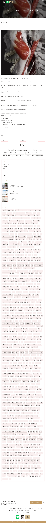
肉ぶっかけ (18, 389)
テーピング (29, 215)
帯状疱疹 (26, 463)
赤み (35, 381)
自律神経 (36, 476)
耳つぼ (31, 312)
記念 (3, 355)
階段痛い (19, 471)
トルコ (36, 320)
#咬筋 (40, 150)
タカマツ (40, 431)
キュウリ (4, 415)
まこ (21, 413)
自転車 (37, 239)
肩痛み (31, 373)
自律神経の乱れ (37, 305)
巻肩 (13, 212)
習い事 (34, 231)
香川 (6, 423)
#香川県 (40, 153)
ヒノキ (25, 460)
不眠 (35, 260)
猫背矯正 (28, 218)
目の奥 (40, 436)
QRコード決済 (29, 249)
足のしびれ (26, 278)
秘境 (22, 389)
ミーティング (25, 397)
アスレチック (36, 331)
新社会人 (14, 465)
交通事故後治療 (11, 413)
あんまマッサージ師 (16, 347)
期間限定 (30, 291)
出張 (22, 270)
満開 (22, 386)
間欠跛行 (16, 281)
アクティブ (25, 334)
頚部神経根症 (30, 276)
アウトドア (20, 334)
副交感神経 (35, 349)
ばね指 (8, 407)
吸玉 (22, 233)
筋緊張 (21, 328)
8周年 (15, 428)
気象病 (27, 297)
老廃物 (34, 233)
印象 (18, 465)
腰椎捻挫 (11, 310)
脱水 (34, 407)
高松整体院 (35, 278)
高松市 (4, 210)
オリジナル (18, 413)
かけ (9, 389)
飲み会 (8, 307)
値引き (27, 373)
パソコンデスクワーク (34, 455)
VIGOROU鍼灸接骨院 (6, 426)
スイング (15, 452)
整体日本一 (12, 418)
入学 (13, 386)
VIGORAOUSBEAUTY (15, 426)
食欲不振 (31, 418)
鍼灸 (25, 215)
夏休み (16, 320)
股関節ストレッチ (33, 339)
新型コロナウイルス (6, 257)
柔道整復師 (23, 281)
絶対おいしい (9, 265)
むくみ (7, 478)
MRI (31, 357)
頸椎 (31, 431)
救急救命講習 (22, 312)
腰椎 (37, 431)
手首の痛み (36, 365)
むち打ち (13, 357)
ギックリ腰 (26, 210)
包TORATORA (5, 220)
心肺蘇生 (26, 312)
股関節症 (17, 323)
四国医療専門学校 (23, 399)
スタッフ (8, 384)
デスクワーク (5, 262)
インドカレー (9, 315)
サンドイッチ (12, 286)
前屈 (23, 442)
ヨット (10, 336)
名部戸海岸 (21, 326)
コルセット (29, 426)
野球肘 (7, 444)
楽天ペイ (24, 249)
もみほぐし (23, 476)
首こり (38, 212)
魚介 (17, 394)
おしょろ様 (9, 415)
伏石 (8, 434)
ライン (41, 394)
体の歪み (14, 252)
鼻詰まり (8, 370)
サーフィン (30, 334)
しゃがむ (40, 463)
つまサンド (40, 397)
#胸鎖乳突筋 (16, 153)
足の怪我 (9, 299)
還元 (11, 268)
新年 (3, 457)
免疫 (11, 410)
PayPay (16, 249)
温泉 (33, 289)
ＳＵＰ (32, 323)
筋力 (19, 281)
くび (37, 436)
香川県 (31, 278)
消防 (3, 310)
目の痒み (4, 370)
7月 (15, 407)
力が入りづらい (5, 368)
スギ (22, 460)
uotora (29, 410)
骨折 (30, 360)
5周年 (21, 247)
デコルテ (17, 368)
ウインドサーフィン (36, 334)
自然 (9, 334)
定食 (39, 289)
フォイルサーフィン (16, 336)
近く (11, 460)
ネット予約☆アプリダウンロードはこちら (10, 122)
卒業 (16, 386)
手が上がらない (5, 276)
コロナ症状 (39, 257)
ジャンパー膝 (14, 405)
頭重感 (38, 381)
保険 (19, 476)
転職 (3, 357)
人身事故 (31, 376)
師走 (15, 247)
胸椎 (34, 431)
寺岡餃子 (7, 231)
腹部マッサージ (18, 331)
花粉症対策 (8, 283)
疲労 (38, 233)
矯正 (3, 236)
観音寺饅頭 (37, 370)
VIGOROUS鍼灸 (5, 344)
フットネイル (21, 318)
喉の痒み (13, 370)
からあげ (18, 473)
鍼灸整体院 (21, 215)
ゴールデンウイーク (20, 294)
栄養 (3, 302)
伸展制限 (16, 455)
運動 (7, 244)
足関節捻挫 (38, 405)
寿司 (25, 336)
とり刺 (29, 273)
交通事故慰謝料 (17, 289)
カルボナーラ (5, 392)
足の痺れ (26, 386)
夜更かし (20, 455)
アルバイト (31, 365)
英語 (3, 328)
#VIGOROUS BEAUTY (18, 155)
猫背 (7, 218)
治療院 (32, 347)
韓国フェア (16, 402)
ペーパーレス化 (39, 344)
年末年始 (4, 247)
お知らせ (32, 473)
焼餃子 (36, 218)
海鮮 (11, 307)
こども (8, 439)
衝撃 (3, 241)
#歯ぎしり (29, 153)
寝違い (18, 468)
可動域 (35, 276)
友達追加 (4, 397)
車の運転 (16, 278)
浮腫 (22, 423)
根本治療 (15, 392)
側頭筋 (4, 376)
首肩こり (33, 436)
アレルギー (24, 370)
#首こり (30, 150)
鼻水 (24, 283)
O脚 (37, 439)
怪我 (32, 265)
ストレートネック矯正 (37, 228)
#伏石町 (10, 155)
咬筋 (41, 373)
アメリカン (13, 394)
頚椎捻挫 (7, 310)
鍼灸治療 (26, 289)
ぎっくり (4, 439)
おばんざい (17, 273)
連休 (35, 465)
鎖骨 (23, 265)
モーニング (4, 318)
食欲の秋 (28, 344)
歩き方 (17, 447)
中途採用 (35, 368)
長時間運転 (21, 278)
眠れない (20, 268)
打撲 (31, 239)
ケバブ (39, 320)
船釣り (4, 320)
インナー (4, 476)
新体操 (25, 310)
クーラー (38, 407)
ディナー (36, 394)
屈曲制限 (11, 455)
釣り (37, 318)
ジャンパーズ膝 (8, 457)
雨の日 (23, 297)
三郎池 (24, 373)
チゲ (24, 402)
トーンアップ (9, 397)
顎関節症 (28, 286)
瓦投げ (27, 231)
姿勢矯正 (10, 252)
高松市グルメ (25, 392)
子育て (13, 236)
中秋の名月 (12, 339)
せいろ (25, 413)
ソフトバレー (27, 384)
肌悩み (26, 331)
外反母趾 (12, 407)
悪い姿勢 (9, 352)
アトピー (30, 447)
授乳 (39, 244)
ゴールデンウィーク (32, 389)
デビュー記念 (5, 294)
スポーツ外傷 (30, 310)
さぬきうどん (5, 389)
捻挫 (8, 215)
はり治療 (38, 444)
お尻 (10, 436)
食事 (6, 302)
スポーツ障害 (27, 265)
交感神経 (30, 349)
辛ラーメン (33, 302)
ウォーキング (23, 473)
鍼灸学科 (29, 399)
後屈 (26, 442)
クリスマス (36, 428)
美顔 (3, 423)
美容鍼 (13, 210)
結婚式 (32, 273)
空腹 (9, 302)
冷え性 (31, 233)
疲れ (12, 302)
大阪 (11, 465)
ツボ (18, 428)
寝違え (34, 315)
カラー (35, 236)
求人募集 (26, 365)
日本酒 (21, 273)
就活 (7, 378)
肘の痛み (27, 239)
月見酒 (27, 339)
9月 (23, 331)
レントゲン (27, 357)
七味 (18, 344)
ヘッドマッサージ (37, 252)
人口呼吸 (21, 307)
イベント (29, 294)
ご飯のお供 (40, 262)
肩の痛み (19, 236)
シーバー (30, 386)
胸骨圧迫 (37, 307)
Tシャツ (40, 241)
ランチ (26, 241)
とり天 (32, 468)
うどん (4, 323)
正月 (9, 431)
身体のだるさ (39, 312)
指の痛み (4, 407)
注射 (36, 357)
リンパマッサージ (28, 223)
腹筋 (31, 315)
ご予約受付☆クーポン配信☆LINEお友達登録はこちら (13, 124)
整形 (31, 415)
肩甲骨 (22, 289)
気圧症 (4, 455)
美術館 (12, 281)
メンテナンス (19, 218)
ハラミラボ (4, 399)
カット (32, 236)
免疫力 (4, 365)
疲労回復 (38, 410)
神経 (12, 423)
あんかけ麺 (23, 378)
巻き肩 (30, 434)
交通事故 (5, 166)
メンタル (28, 473)
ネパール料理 (25, 244)
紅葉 (19, 241)
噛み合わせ (17, 376)
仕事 (41, 355)
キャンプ (26, 270)
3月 (34, 376)
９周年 (34, 452)
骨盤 (8, 278)
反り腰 (17, 442)
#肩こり (5, 150)
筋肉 (9, 236)
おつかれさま (12, 231)
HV (12, 297)
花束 (24, 247)
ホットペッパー (32, 318)
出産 (16, 457)
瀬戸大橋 (8, 281)
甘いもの (40, 447)
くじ (6, 355)
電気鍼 (22, 365)
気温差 (29, 423)
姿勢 (10, 218)
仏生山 (17, 315)
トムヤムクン (38, 302)
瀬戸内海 (40, 278)
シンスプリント (22, 212)
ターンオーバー (15, 381)
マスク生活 (40, 299)
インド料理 (31, 244)
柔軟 (8, 447)
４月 (10, 386)
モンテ (17, 341)
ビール (17, 231)
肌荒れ (28, 381)
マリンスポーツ (5, 336)
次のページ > (41, 140)
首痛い (4, 465)
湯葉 (7, 413)
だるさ (40, 273)
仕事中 (18, 276)
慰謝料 (27, 212)
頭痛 (10, 478)
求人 (3, 347)
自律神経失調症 (25, 349)
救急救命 (16, 312)
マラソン (32, 281)
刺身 (36, 289)
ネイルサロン (27, 318)
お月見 (20, 339)
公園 (37, 286)
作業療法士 (28, 347)
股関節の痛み (20, 310)
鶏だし (13, 352)
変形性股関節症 (27, 405)
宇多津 (9, 402)
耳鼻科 (32, 283)
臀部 (7, 436)
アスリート (12, 312)
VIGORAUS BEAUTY (6, 349)
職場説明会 (4, 402)
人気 (16, 460)
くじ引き (37, 452)
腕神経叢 (38, 341)
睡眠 (32, 260)
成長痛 (21, 426)
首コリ (13, 283)
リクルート (27, 368)
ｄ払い (20, 249)
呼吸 (35, 283)
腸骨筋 (4, 436)
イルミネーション (30, 428)
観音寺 (33, 370)
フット (22, 407)
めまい (29, 241)
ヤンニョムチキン (33, 402)
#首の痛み (25, 150)
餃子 (3, 231)
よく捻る (4, 386)
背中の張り (22, 323)
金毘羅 (22, 241)
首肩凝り (28, 407)
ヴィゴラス (22, 384)
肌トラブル (30, 331)
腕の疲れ (15, 297)
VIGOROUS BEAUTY (33, 328)
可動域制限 (39, 276)
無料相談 (29, 452)
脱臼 (34, 310)
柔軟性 (8, 452)
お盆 (35, 413)
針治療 (29, 260)
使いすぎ (24, 320)
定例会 (29, 397)
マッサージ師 (27, 418)
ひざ (33, 463)
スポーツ (37, 215)
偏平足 (38, 460)
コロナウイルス (27, 257)
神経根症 (14, 307)
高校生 (10, 273)
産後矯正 (36, 273)
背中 (38, 355)
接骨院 (4, 218)
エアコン (7, 471)
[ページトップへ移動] (44, 503)
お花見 (34, 286)
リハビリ (35, 265)
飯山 (10, 331)
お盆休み (31, 413)
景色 (22, 341)
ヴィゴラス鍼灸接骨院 (31, 268)
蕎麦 (39, 328)
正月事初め (17, 360)
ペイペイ (7, 268)
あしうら (24, 471)
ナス (38, 413)
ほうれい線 (12, 233)
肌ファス (8, 365)
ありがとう (28, 247)
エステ (38, 291)
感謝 (32, 247)
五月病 (17, 436)
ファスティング (13, 365)
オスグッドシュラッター (7, 405)
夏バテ (4, 413)
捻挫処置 (12, 215)
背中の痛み (35, 249)
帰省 (13, 415)
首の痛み (39, 236)
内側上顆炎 (15, 444)
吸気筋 (8, 286)
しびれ (26, 220)
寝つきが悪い (19, 349)
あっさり (17, 352)
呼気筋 (4, 286)
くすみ (36, 299)
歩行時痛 (10, 241)
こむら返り (12, 463)
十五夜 (24, 339)
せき (19, 460)
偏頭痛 (14, 328)
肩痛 (3, 239)
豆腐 (35, 418)
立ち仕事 (21, 447)
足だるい (15, 476)
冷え (41, 452)
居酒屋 (20, 397)
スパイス (35, 244)
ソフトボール (40, 442)
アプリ (23, 252)
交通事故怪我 (15, 268)
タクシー (13, 323)
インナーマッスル (6, 233)
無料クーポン (33, 355)
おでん (25, 273)
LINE (41, 233)
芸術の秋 (24, 344)
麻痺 (9, 262)
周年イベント (25, 452)
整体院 (36, 347)
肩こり (2, 135)
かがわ (24, 436)
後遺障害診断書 (26, 341)
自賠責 (31, 212)
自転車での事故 (10, 228)
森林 (6, 334)
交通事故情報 (5, 289)
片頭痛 (12, 434)
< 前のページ (4, 140)
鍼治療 (21, 228)
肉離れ (17, 212)
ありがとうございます (12, 355)
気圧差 (20, 415)
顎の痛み (37, 373)
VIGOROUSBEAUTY (10, 341)
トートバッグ (29, 336)
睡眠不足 (31, 252)
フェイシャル (21, 210)
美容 (40, 378)
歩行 (21, 442)
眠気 (20, 370)
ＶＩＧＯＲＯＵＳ (6, 463)
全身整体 (14, 344)
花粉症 (4, 283)
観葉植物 (26, 389)
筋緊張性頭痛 (25, 328)
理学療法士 (23, 347)
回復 (15, 302)
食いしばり (26, 376)
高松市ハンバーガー (31, 392)
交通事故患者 (11, 289)
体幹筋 (9, 326)
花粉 (39, 368)
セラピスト (21, 418)
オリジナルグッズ (36, 336)
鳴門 (6, 291)
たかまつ (18, 434)
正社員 (7, 347)
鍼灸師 (10, 347)
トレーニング (5, 252)
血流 (16, 283)
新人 (40, 389)
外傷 (34, 239)
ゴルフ (11, 452)
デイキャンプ (40, 270)
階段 (36, 463)
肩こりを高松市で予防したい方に (8, 128)
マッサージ (15, 223)
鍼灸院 (11, 344)
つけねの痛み (36, 471)
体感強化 (24, 355)
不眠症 (41, 439)
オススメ (14, 265)
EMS (27, 476)
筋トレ (4, 244)
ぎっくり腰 (22, 360)
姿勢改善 (37, 473)
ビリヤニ (20, 244)
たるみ (19, 233)
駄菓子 (18, 384)
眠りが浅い (39, 260)
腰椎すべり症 (36, 297)
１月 (21, 355)
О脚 (28, 460)
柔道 (29, 442)
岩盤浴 (10, 291)
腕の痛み (25, 228)
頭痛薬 (4, 384)
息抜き (12, 318)
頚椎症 (15, 228)
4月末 (35, 291)
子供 (40, 331)
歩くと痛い (33, 384)
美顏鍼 (28, 415)
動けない (24, 468)
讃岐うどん (8, 323)
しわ (11, 381)
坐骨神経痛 (34, 210)
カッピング (26, 233)
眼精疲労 (16, 244)
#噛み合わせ (22, 153)
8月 (32, 320)
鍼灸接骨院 (33, 344)
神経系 (16, 423)
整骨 (23, 357)
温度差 (16, 415)
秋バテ (39, 418)
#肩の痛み (11, 150)
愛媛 (41, 336)
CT (33, 357)
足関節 (35, 460)
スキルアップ (14, 378)
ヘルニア (30, 220)
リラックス (4, 434)
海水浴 (39, 323)
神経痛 (26, 276)
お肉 (32, 270)
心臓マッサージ (31, 307)
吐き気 (8, 442)
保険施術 (4, 341)
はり (23, 431)
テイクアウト (11, 220)
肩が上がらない (12, 468)
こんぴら (15, 241)
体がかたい (13, 349)
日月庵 (4, 331)
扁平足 (37, 281)
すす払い (12, 360)
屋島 (20, 231)
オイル (21, 439)
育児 (21, 468)
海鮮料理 (20, 394)
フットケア (37, 294)
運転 (32, 465)
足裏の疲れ (4, 299)
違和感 (41, 360)
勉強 (27, 457)
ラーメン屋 (8, 305)
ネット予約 (10, 223)
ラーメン (28, 302)
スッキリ (23, 381)
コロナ (22, 257)
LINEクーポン (14, 305)
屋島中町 (13, 373)
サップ (35, 323)
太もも (13, 436)
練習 (37, 389)
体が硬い (20, 444)
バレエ (30, 231)
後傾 (16, 463)
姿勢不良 (12, 439)
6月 (11, 442)
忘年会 (12, 247)
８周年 (38, 426)
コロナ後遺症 (33, 257)
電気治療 (24, 268)
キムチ (38, 402)
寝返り (4, 452)
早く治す (16, 215)
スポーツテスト (5, 428)
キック (39, 457)
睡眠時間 (24, 455)
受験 (24, 457)
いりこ (41, 471)
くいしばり (4, 447)
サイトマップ (28, 512)
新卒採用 (31, 368)
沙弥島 (4, 281)
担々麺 (21, 302)
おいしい (4, 265)
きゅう (27, 436)
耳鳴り (34, 312)
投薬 (39, 357)
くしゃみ (29, 370)
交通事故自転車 (17, 239)
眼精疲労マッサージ (6, 418)
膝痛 (41, 402)
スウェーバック (20, 463)
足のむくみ (26, 447)
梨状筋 (8, 473)
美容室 (28, 236)
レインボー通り (26, 315)
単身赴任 (18, 270)
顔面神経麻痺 (14, 262)
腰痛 (4, 168)
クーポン (26, 252)
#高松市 (5, 155)
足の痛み (23, 239)
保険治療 (33, 326)
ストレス (20, 291)
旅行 (42, 315)
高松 (9, 423)
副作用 (17, 370)
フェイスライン (35, 223)
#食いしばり (35, 153)
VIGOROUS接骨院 (18, 431)
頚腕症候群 (22, 352)
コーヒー (17, 286)
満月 (16, 339)
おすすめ (29, 320)
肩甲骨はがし (9, 212)
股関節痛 (24, 236)
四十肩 (20, 392)
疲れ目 (4, 378)
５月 (20, 436)
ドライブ (4, 339)
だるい (40, 468)
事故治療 (10, 428)
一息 (8, 318)
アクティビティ (14, 334)
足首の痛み (33, 405)
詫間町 (17, 326)
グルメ (33, 394)
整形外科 (18, 252)
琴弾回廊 (9, 373)
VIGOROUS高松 (34, 423)
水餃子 (40, 218)
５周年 (36, 241)
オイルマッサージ (21, 223)
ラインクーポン (22, 286)
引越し (30, 463)
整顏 (13, 397)
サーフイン (4, 326)
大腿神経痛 (4, 352)
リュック (38, 315)
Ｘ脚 (31, 460)
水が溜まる (15, 471)
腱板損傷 (21, 276)
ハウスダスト (36, 447)
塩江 (22, 410)
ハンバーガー (38, 392)
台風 (17, 328)
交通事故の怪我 (11, 239)
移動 (29, 465)
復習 (32, 397)
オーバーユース (14, 299)
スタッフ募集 (13, 384)
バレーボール (37, 352)
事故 (33, 241)
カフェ (13, 315)
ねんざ (28, 471)
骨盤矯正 (5, 171)
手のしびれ (39, 339)
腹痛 (16, 291)
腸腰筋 (39, 434)
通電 (27, 439)
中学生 (4, 312)
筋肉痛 (7, 241)
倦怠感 (18, 260)
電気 (24, 439)
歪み (30, 476)
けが (9, 357)
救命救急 (26, 307)
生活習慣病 (34, 410)
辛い (25, 302)
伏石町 (30, 289)
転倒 (41, 239)
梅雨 (14, 442)
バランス (13, 326)
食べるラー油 (31, 262)
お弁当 (36, 397)
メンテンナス (38, 231)
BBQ (30, 270)
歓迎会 (4, 307)
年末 (28, 455)
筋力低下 (4, 278)
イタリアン (40, 265)
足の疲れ (8, 297)
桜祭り (19, 386)
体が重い (25, 465)
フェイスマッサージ (25, 305)
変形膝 (8, 455)
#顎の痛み (19, 150)
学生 (40, 281)
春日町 (12, 473)
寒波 (15, 434)
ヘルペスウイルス (25, 262)
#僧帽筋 (10, 153)
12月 (18, 355)
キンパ (21, 402)
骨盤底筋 (4, 442)
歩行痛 (32, 471)
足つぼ (26, 352)
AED (18, 307)
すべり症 (21, 315)
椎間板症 (34, 457)
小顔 (16, 397)
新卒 (10, 378)
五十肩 (39, 249)
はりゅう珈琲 (19, 373)
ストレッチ (22, 220)
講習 (41, 307)
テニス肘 (10, 444)
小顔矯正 (19, 305)
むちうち (4, 212)
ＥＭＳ (29, 355)
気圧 (11, 471)
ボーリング (38, 384)
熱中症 (34, 444)
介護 (14, 276)
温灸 (18, 407)
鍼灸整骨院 (8, 210)
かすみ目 (38, 376)
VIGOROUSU (11, 368)
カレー (4, 315)
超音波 (34, 215)
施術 (41, 326)
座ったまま (20, 457)
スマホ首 (16, 439)
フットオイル (31, 352)
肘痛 (3, 444)
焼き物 (8, 339)
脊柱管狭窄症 (11, 294)
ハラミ (14, 399)
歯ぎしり (21, 376)
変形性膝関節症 (20, 405)
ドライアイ (35, 415)
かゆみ (31, 381)
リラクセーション (27, 326)
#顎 (15, 150)
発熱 (15, 260)
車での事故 (4, 228)
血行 (20, 381)
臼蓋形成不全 (38, 310)
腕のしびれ (30, 228)
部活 (6, 273)
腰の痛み (10, 276)
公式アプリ (4, 223)
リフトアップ (28, 299)
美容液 (18, 365)
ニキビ (25, 426)
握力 (41, 426)
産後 (3, 273)
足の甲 (34, 360)
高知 (3, 268)
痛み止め (34, 426)
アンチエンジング (6, 381)
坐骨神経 (4, 473)
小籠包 (32, 218)
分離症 (13, 457)
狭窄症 (4, 468)
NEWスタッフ (25, 291)
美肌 (32, 299)
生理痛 (8, 410)
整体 (33, 476)
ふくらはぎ (16, 220)
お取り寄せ (19, 265)
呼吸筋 (38, 283)
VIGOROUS (14, 270)
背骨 (11, 278)
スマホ (8, 465)
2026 (40, 455)
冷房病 (4, 410)
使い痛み (20, 320)
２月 (23, 368)
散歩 (23, 231)
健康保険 (38, 220)
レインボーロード (26, 444)
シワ (16, 233)
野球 (16, 236)
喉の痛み (4, 260)
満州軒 (32, 378)
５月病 (21, 465)
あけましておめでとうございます (8, 249)
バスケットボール (21, 299)
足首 (22, 434)
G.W (33, 294)
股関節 (16, 310)
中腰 (6, 357)
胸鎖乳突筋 (12, 376)
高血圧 (36, 468)
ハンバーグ (10, 399)
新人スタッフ (11, 392)
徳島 (3, 291)
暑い (31, 407)
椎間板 (31, 457)
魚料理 (22, 336)
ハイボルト (4, 215)
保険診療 (37, 326)
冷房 (3, 471)
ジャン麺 (28, 378)
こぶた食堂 (4, 373)
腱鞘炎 (13, 291)
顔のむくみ (32, 305)
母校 (12, 402)
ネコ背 (41, 473)
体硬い (38, 465)
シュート (4, 460)
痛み (40, 476)
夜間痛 (8, 468)
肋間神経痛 (27, 323)
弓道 (13, 273)
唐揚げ (19, 378)
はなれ (26, 410)
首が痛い (19, 452)
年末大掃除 (7, 360)
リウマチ (24, 415)
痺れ (3, 478)
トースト (16, 318)
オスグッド (35, 386)
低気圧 (20, 297)
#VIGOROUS (28, 155)
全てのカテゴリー (6, 164)
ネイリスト (11, 244)
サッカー (28, 281)
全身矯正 (18, 262)
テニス (34, 220)
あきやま (25, 394)
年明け (13, 431)
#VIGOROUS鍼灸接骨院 (37, 155)
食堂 (18, 247)
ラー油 (36, 262)
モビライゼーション (32, 439)
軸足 (8, 460)
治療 (3, 360)
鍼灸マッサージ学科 (35, 399)
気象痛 (7, 328)
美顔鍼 (16, 210)
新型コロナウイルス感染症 (15, 257)
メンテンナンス (18, 357)
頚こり (10, 328)
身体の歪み (20, 283)
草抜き (29, 468)
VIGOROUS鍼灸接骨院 (6, 270)
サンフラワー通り (23, 428)
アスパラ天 (13, 389)
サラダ (18, 399)
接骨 (6, 239)
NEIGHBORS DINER (6, 394)
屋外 (3, 334)
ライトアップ (5, 431)
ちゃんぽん (37, 378)
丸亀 (7, 331)
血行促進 (4, 297)
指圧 (31, 444)
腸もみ (13, 331)
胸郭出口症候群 (33, 341)
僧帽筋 (8, 376)
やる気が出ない (23, 260)
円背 (11, 447)
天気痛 (25, 423)
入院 (19, 423)
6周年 (41, 352)
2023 (25, 294)
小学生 (8, 312)
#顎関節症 (36, 150)
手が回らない (34, 442)
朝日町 (29, 394)
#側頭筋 (5, 153)
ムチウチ (13, 218)
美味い (4, 305)
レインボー (34, 434)
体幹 (6, 236)
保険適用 (26, 360)
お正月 (8, 247)
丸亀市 (27, 402)
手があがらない (9, 476)
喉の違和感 (11, 260)
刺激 (18, 302)
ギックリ (26, 434)
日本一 (17, 418)
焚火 (35, 270)
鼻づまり (27, 283)
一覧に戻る (23, 140)
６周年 (37, 360)
